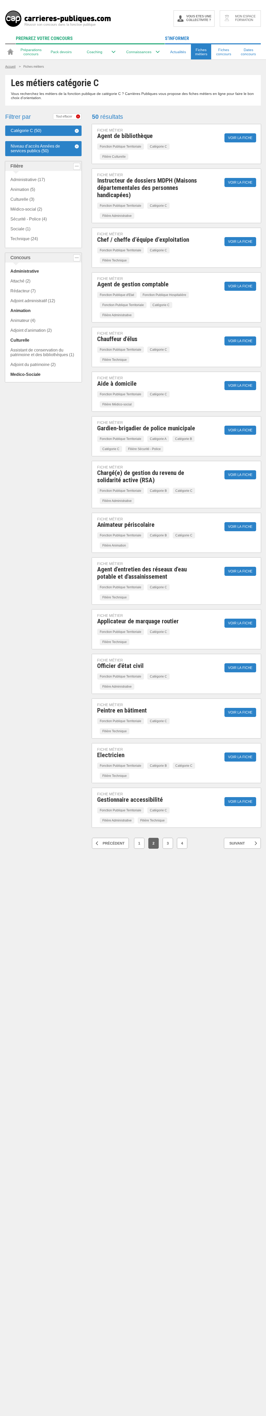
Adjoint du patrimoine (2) (33, 364)
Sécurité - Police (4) (28, 219)
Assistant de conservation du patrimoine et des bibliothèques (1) (42, 352)
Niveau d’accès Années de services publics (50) (35, 148)
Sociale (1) (20, 229)
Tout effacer (64, 116)
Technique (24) (24, 239)
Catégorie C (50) (26, 130)
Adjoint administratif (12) (32, 301)
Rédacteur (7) (23, 291)
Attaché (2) (20, 281)
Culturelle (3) (22, 199)
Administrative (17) (27, 179)
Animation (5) (22, 189)
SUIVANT (237, 843)
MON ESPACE (245, 18)
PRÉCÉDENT (114, 843)
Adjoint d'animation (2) (31, 330)
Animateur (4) (22, 320)
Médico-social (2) (26, 209)
